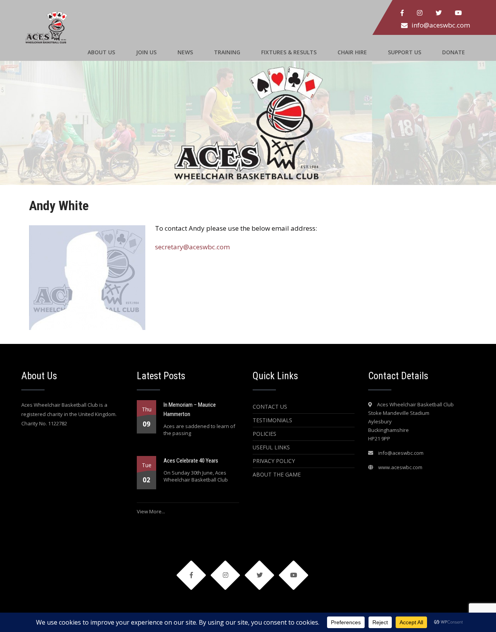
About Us (101, 52)
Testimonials (272, 420)
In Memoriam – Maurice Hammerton (190, 409)
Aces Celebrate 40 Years (191, 460)
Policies (264, 433)
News (185, 52)
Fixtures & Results (289, 52)
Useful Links (271, 447)
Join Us (146, 52)
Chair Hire (352, 52)
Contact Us (270, 406)
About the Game (277, 474)
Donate (453, 52)
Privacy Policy (274, 461)
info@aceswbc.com (441, 25)
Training (227, 52)
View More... (151, 511)
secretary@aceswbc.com (192, 246)
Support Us (404, 52)
